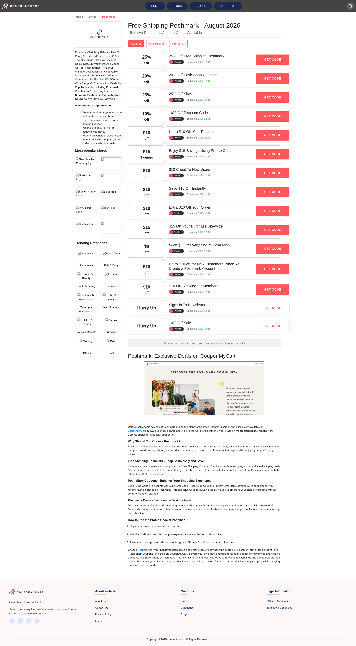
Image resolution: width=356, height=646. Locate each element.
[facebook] (12, 621)
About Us (100, 600)
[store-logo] (86, 163)
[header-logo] (20, 6)
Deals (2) (178, 43)
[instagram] (29, 621)
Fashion (99, 79)
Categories (228, 5)
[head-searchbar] (350, 6)
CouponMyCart (137, 430)
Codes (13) (156, 43)
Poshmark (144, 549)
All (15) (136, 43)
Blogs (177, 5)
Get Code (272, 59)
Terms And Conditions (279, 607)
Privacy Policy (103, 614)
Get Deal (272, 307)
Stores (200, 5)
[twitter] (20, 621)
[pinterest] (37, 621)
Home (155, 5)
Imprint (99, 620)
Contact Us (101, 607)
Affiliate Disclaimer (277, 600)
